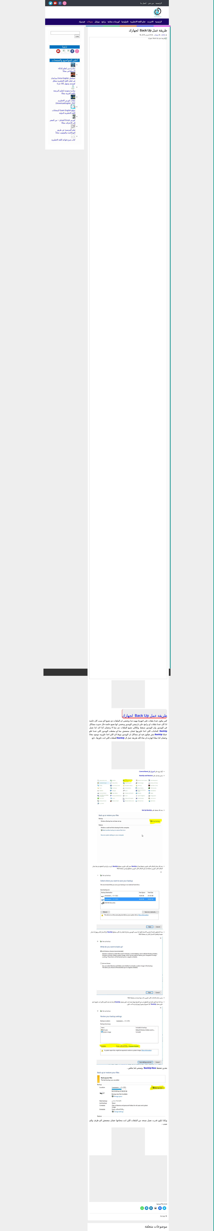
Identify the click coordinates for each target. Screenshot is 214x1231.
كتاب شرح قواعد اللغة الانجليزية (63, 140)
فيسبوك (82, 22)
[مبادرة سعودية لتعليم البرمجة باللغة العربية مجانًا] (73, 87)
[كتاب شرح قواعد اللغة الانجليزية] (73, 136)
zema (163, 35)
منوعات (90, 22)
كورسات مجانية (114, 22)
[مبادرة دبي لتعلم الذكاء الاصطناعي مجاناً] (73, 65)
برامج (104, 22)
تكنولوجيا (125, 22)
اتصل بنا (143, 3)
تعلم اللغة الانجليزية (137, 22)
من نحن (151, 3)
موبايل (97, 22)
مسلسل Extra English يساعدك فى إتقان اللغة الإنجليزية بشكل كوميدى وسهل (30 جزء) (63, 81)
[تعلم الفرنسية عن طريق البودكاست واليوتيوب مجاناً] (73, 126)
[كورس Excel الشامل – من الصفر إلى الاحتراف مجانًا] (73, 116)
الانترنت (150, 22)
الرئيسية (159, 3)
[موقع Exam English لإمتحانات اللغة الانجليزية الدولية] (73, 107)
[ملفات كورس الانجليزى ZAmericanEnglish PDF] (73, 97)
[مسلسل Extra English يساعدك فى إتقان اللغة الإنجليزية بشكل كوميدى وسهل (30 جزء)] (73, 74)
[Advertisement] (128, 694)
